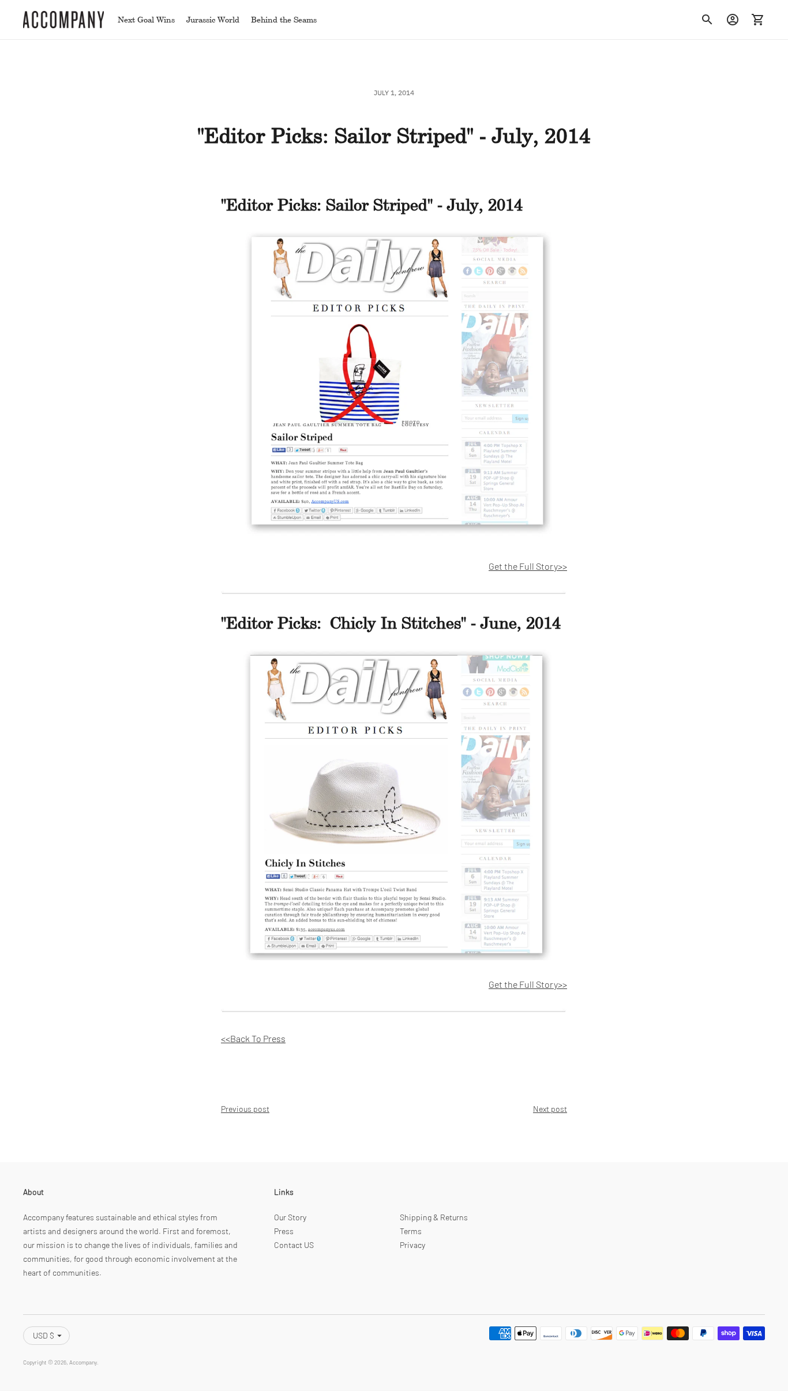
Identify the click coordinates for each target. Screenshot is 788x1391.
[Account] (732, 19)
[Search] (707, 19)
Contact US (294, 1245)
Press (284, 1231)
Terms (411, 1231)
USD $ (43, 1335)
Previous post (245, 1109)
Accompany (83, 1362)
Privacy (412, 1245)
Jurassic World (212, 19)
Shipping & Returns (434, 1217)
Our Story (290, 1217)
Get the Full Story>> (528, 566)
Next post (550, 1109)
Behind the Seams (284, 19)
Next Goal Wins (146, 19)
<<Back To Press (253, 1038)
